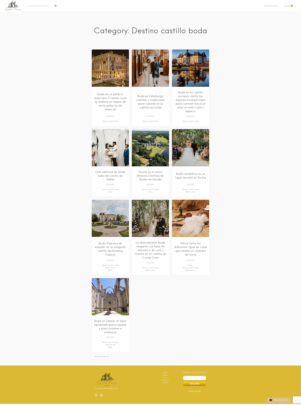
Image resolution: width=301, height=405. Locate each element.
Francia (165, 375)
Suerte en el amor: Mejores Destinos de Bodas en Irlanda (150, 175)
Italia (165, 377)
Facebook (96, 396)
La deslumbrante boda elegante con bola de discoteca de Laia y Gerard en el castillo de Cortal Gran (150, 250)
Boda (110, 192)
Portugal (165, 380)
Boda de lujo (191, 270)
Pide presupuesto (271, 6)
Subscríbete (195, 384)
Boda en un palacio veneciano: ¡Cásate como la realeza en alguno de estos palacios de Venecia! (110, 102)
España (165, 382)
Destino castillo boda (110, 121)
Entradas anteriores (102, 356)
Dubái (165, 372)
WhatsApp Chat (281, 400)
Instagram (101, 396)
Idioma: (287, 6)
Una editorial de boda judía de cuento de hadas (110, 175)
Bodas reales (190, 192)
